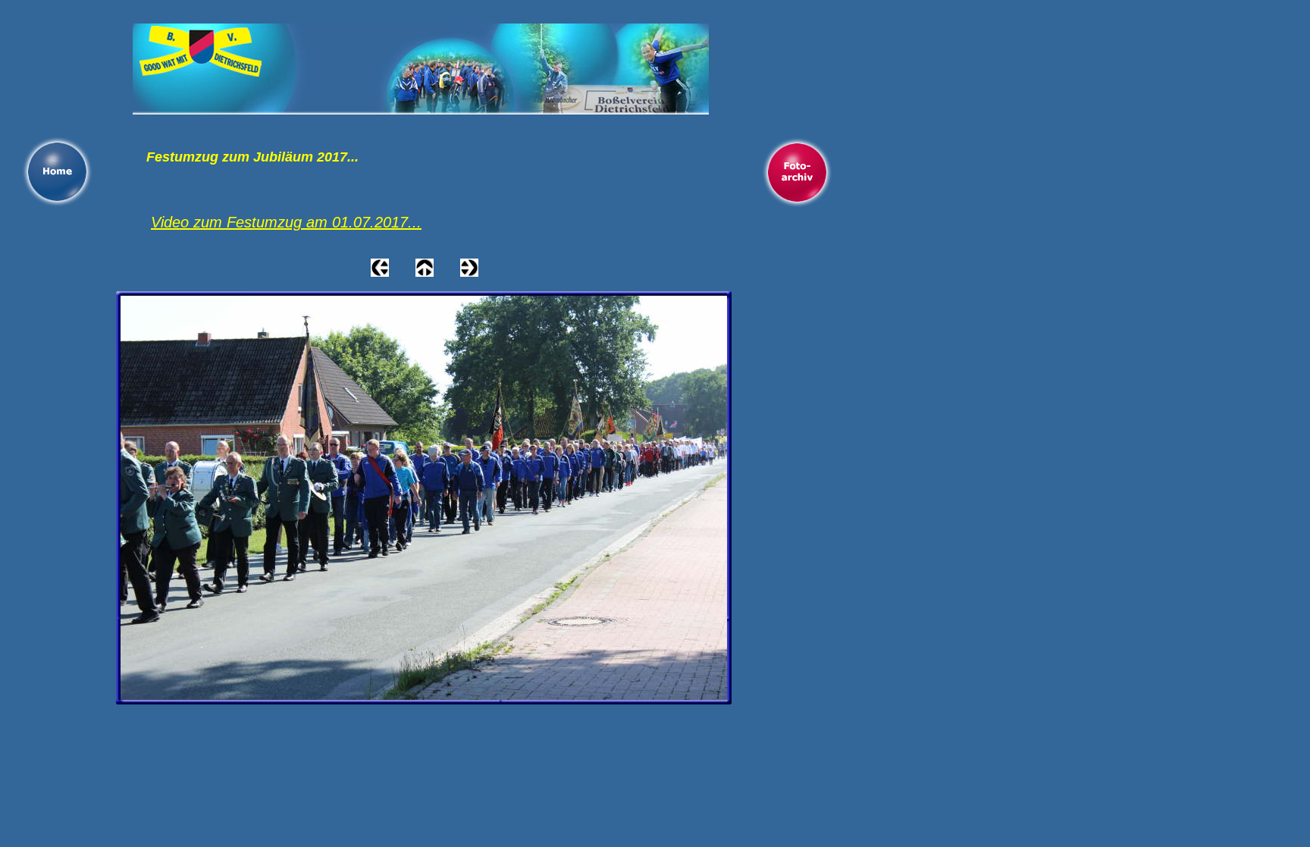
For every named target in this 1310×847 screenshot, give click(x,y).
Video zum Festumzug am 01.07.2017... (286, 222)
